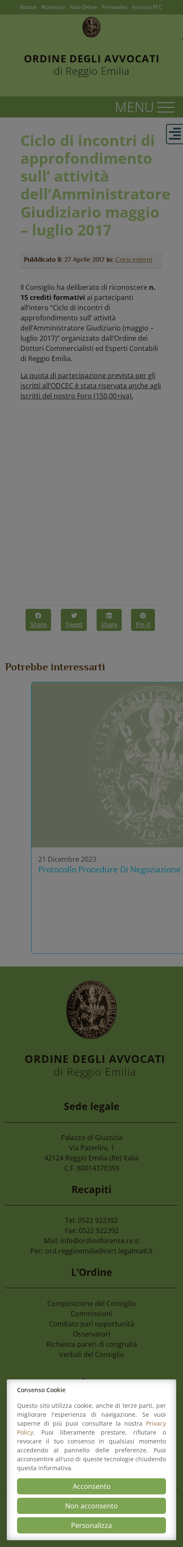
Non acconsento (91, 1506)
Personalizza (91, 1525)
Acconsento (92, 1486)
